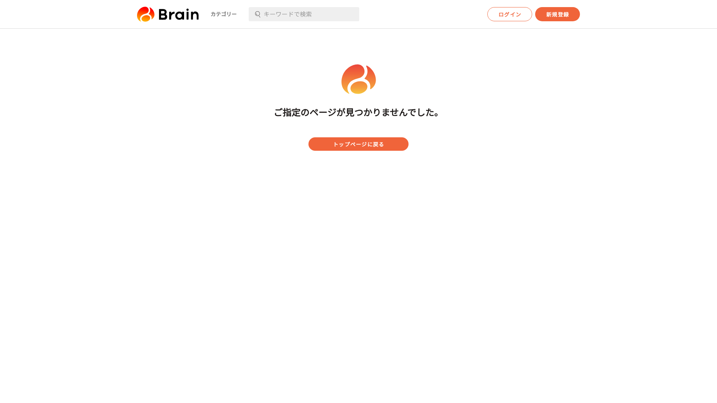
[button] (168, 14)
